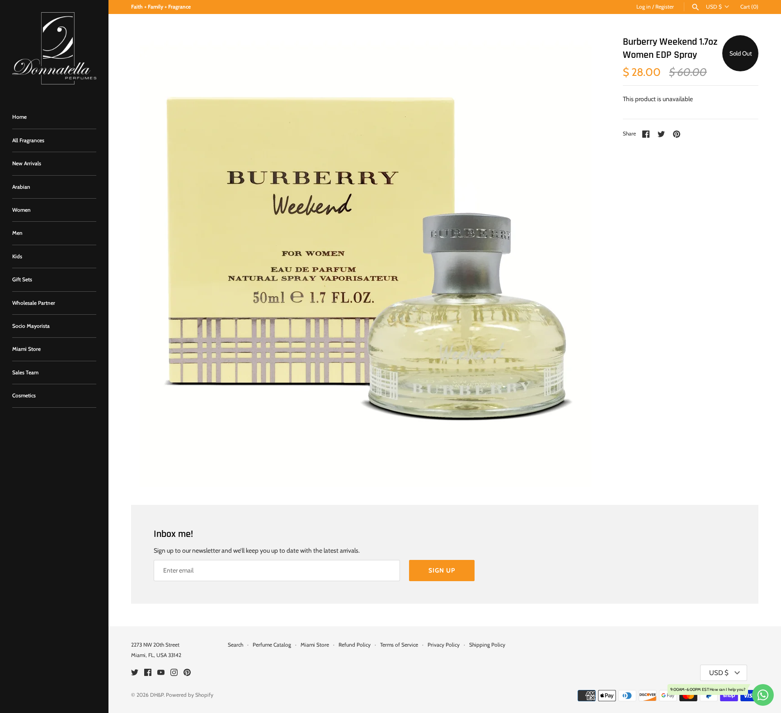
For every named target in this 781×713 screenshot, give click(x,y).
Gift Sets (22, 279)
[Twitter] (134, 673)
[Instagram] (174, 673)
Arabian (21, 187)
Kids (17, 256)
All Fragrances (28, 140)
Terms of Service (399, 645)
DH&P (157, 695)
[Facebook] (147, 673)
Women (21, 210)
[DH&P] (54, 48)
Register (664, 7)
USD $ (714, 7)
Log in (643, 7)
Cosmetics (24, 395)
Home (19, 117)
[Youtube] (161, 673)
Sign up (441, 570)
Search (235, 645)
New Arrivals (26, 163)
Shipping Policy (487, 645)
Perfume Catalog (272, 645)
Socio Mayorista (31, 326)
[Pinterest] (187, 673)
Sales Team (25, 372)
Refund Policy (355, 645)
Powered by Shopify (189, 695)
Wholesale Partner (33, 303)
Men (17, 233)
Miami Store (26, 349)
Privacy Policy (444, 645)
